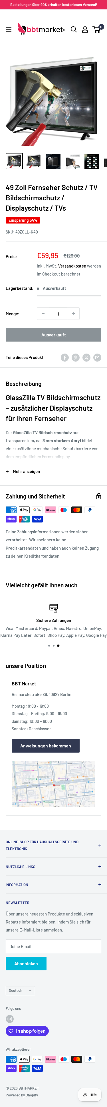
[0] (96, 29)
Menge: (12, 313)
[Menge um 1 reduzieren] (43, 314)
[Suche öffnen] (74, 29)
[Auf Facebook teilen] (65, 357)
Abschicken (26, 963)
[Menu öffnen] (8, 29)
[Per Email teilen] (97, 357)
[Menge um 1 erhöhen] (73, 314)
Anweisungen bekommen (45, 745)
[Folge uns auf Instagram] (10, 1019)
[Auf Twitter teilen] (86, 357)
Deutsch (15, 990)
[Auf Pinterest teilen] (76, 357)
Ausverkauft (53, 334)
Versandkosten (72, 265)
